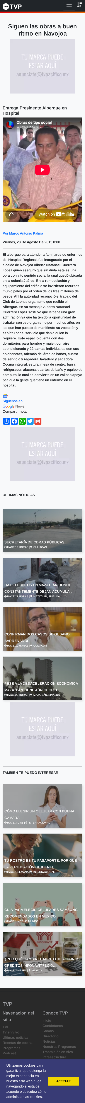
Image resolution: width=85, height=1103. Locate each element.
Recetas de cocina (17, 1043)
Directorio (50, 1036)
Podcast (9, 1053)
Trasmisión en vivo (57, 1052)
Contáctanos (52, 1026)
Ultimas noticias (16, 1037)
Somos (48, 1031)
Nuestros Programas (59, 1047)
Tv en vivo (11, 1032)
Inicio (46, 1020)
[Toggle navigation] (69, 6)
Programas (11, 1048)
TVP (6, 1027)
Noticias (49, 1041)
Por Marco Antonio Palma (23, 233)
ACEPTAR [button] (63, 1081)
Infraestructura (54, 1057)
